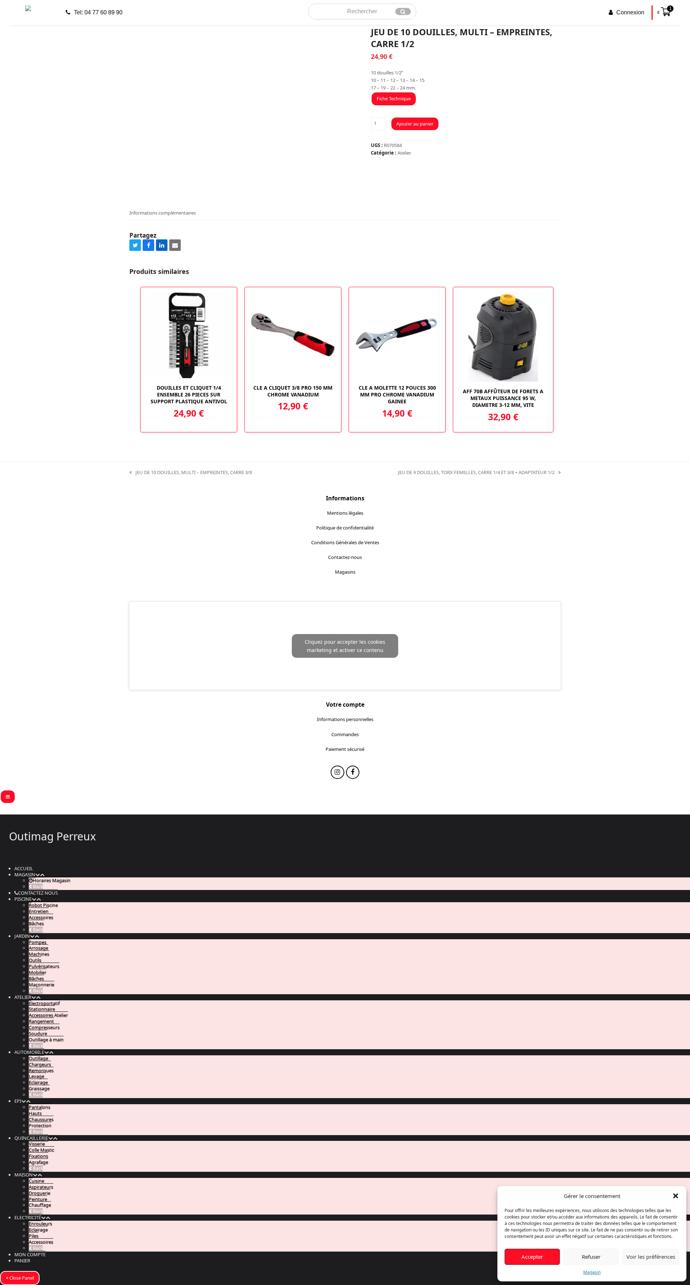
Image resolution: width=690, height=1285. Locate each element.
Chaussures (41, 1119)
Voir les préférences (650, 1256)
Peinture (38, 1199)
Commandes (345, 734)
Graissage (39, 1088)
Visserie (37, 1144)
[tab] (162, 213)
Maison (23, 1174)
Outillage (38, 1058)
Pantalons (39, 1107)
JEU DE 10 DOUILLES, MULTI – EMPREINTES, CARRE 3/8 (190, 472)
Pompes (37, 942)
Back (37, 887)
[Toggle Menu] (7, 797)
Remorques (41, 1070)
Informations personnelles (345, 719)
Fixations (38, 1156)
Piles (33, 1236)
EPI (17, 1101)
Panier (22, 1260)
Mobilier (37, 972)
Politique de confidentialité (345, 527)
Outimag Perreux (52, 836)
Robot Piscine (43, 905)
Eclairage (38, 1082)
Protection (40, 1125)
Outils (35, 960)
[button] (675, 1195)
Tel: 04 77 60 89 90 (98, 12)
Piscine (23, 899)
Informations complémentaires (162, 213)
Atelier (404, 153)
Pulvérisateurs (44, 966)
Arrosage (38, 948)
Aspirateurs (41, 1187)
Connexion (630, 12)
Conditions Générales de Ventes (345, 542)
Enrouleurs (40, 1223)
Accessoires (41, 917)
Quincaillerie (31, 1138)
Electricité (27, 1217)
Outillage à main (46, 1039)
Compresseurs (44, 1027)
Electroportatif (44, 1003)
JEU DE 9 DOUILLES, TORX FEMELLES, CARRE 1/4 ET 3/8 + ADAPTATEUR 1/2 (476, 472)
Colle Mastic (41, 1150)
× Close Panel (20, 1278)
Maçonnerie (41, 984)
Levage (36, 1076)
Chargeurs (40, 1064)
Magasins (345, 572)
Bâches (36, 923)
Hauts (35, 1113)
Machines (39, 954)
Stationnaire (42, 1009)
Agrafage (38, 1162)
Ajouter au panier (414, 123)
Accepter (532, 1256)
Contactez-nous (345, 557)
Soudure (38, 1033)
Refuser (591, 1256)
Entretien (39, 911)
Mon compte (30, 1254)
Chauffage (40, 1205)
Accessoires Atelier (48, 1015)
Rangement (41, 1021)
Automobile (29, 1052)
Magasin (592, 1272)
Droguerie (39, 1193)
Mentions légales (345, 513)
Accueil (23, 868)
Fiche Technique (394, 98)
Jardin (22, 936)
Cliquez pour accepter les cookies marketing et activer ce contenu (345, 645)
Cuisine (36, 1181)
